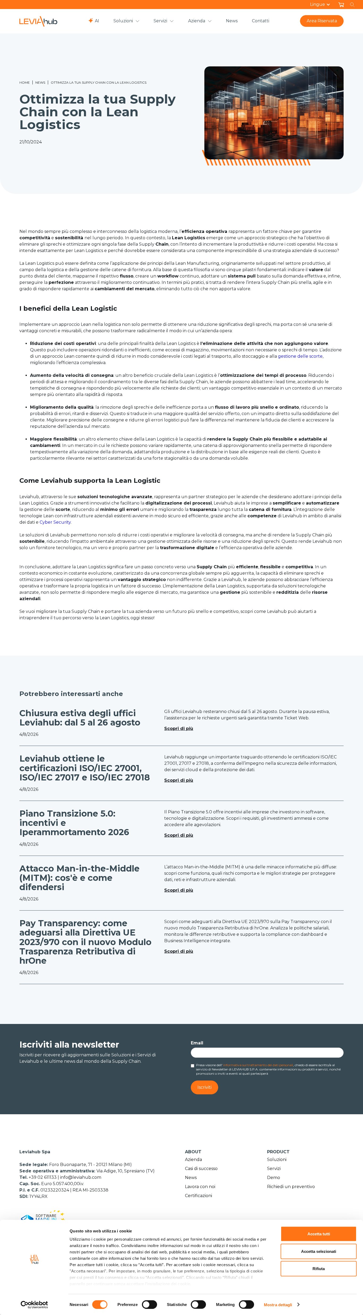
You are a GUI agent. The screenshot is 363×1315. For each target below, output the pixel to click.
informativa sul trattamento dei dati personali (258, 1065)
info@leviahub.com (80, 1177)
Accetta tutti (318, 1234)
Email (197, 1042)
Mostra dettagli (278, 1304)
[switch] (149, 1304)
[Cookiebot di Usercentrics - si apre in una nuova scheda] (34, 1305)
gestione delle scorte (300, 356)
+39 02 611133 (43, 1177)
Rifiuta (319, 1268)
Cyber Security (55, 522)
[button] (323, 4)
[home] (38, 21)
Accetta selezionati (318, 1251)
